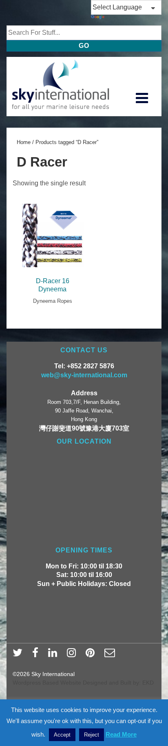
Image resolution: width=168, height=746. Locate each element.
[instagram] (73, 655)
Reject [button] (91, 735)
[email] (110, 655)
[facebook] (37, 655)
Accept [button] (62, 735)
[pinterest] (92, 655)
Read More (121, 734)
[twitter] (19, 655)
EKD (148, 682)
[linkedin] (54, 655)
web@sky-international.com (84, 375)
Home (24, 142)
